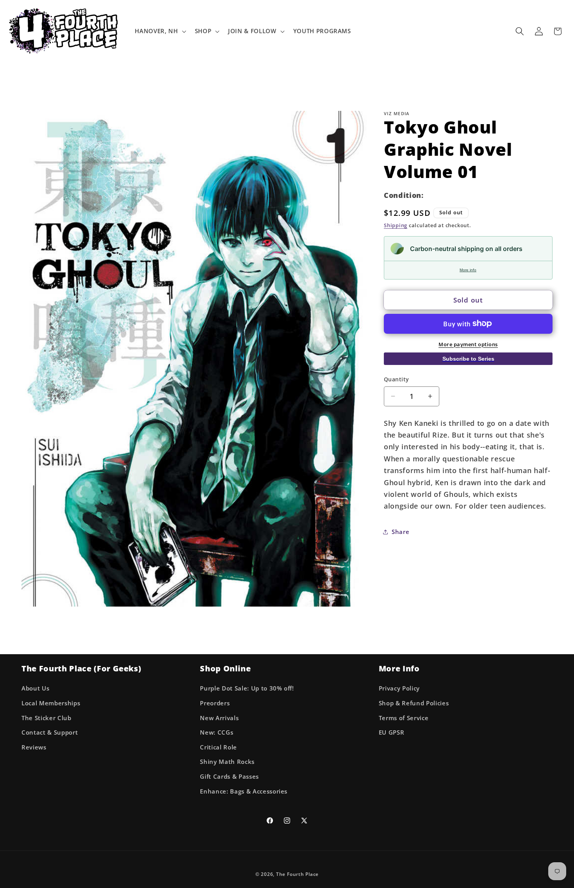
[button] (159, 31)
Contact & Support (49, 732)
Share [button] (400, 532)
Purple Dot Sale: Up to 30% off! (247, 688)
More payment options (468, 343)
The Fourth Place (297, 874)
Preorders (215, 703)
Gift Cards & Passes (229, 776)
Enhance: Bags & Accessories (243, 791)
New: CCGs (216, 732)
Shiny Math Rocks (227, 762)
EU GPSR (392, 732)
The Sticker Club (46, 718)
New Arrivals (219, 718)
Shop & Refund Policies (414, 703)
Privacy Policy (399, 688)
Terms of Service (404, 718)
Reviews (33, 747)
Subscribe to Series (468, 358)
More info (468, 270)
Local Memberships (50, 703)
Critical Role (218, 747)
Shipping (395, 225)
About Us (35, 688)
